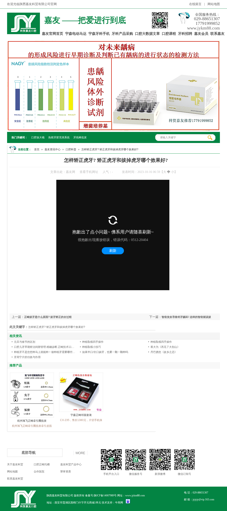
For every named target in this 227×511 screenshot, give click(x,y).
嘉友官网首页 (52, 33)
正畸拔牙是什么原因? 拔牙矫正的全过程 (48, 317)
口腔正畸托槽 (42, 464)
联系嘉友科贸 (15, 478)
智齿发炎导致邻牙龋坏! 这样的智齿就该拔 (186, 317)
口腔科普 (71, 149)
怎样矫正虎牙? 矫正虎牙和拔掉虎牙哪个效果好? (109, 149)
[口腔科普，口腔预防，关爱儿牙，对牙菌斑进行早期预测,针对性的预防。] (113, 86)
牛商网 (119, 502)
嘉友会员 (201, 33)
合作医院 (39, 471)
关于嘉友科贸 (15, 464)
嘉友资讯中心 (53, 149)
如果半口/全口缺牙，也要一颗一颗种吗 (105, 352)
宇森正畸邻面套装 (81, 415)
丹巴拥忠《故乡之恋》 (164, 352)
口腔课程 (169, 33)
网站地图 (213, 4)
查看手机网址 (89, 172)
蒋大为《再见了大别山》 (165, 346)
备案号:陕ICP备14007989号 (101, 495)
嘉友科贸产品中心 (71, 464)
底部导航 (29, 452)
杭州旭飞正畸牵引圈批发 (32, 420)
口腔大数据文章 (147, 33)
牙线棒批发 (80, 137)
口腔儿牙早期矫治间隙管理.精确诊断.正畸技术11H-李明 (47, 346)
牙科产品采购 (122, 33)
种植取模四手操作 (93, 341)
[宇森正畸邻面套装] (81, 411)
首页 (36, 149)
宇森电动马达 (75, 33)
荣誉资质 (65, 471)
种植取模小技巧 (91, 346)
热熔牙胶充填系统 (59, 137)
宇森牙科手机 (99, 33)
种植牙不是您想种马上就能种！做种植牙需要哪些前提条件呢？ (51, 352)
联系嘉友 (217, 33)
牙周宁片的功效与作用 (27, 357)
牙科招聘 (185, 33)
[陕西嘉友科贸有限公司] (23, 32)
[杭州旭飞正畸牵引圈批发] (32, 416)
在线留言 (195, 4)
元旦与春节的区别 (24, 341)
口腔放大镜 (38, 137)
